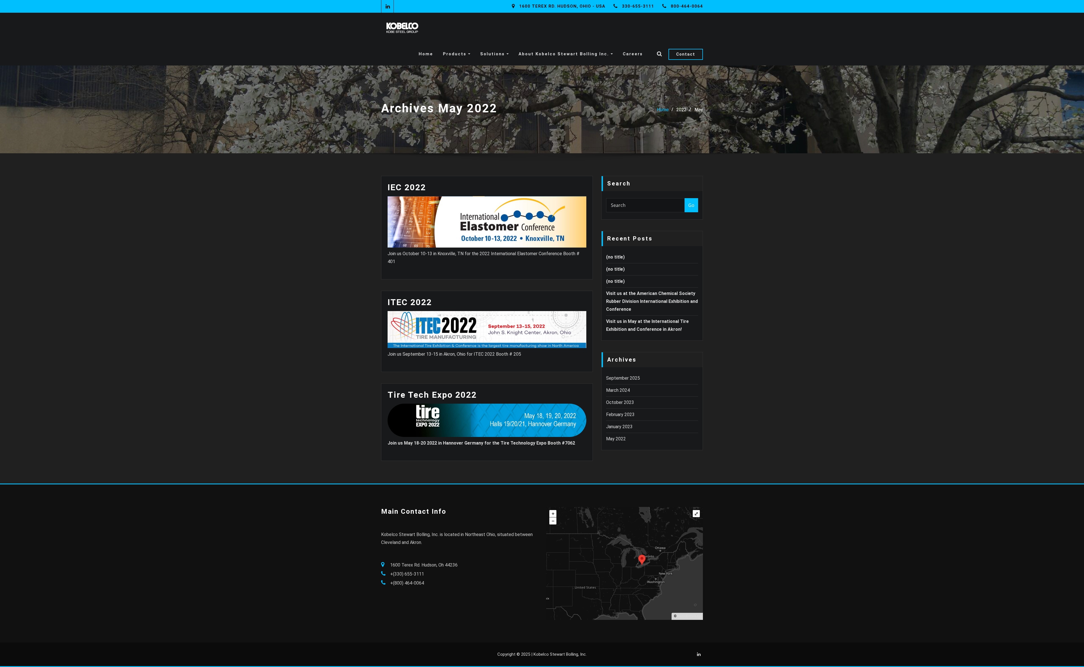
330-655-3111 (638, 6)
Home (426, 53)
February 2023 (620, 414)
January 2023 (619, 426)
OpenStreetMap (689, 616)
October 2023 (620, 402)
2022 (681, 109)
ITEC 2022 (410, 302)
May (698, 109)
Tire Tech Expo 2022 (432, 395)
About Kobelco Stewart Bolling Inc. (565, 53)
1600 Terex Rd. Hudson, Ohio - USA (562, 6)
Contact (685, 54)
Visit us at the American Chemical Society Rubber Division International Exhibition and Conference (652, 301)
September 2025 (623, 378)
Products (455, 53)
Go (691, 205)
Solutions (493, 53)
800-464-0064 (687, 6)
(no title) (615, 257)
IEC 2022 (407, 187)
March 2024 (618, 390)
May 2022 (616, 438)
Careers (633, 53)
